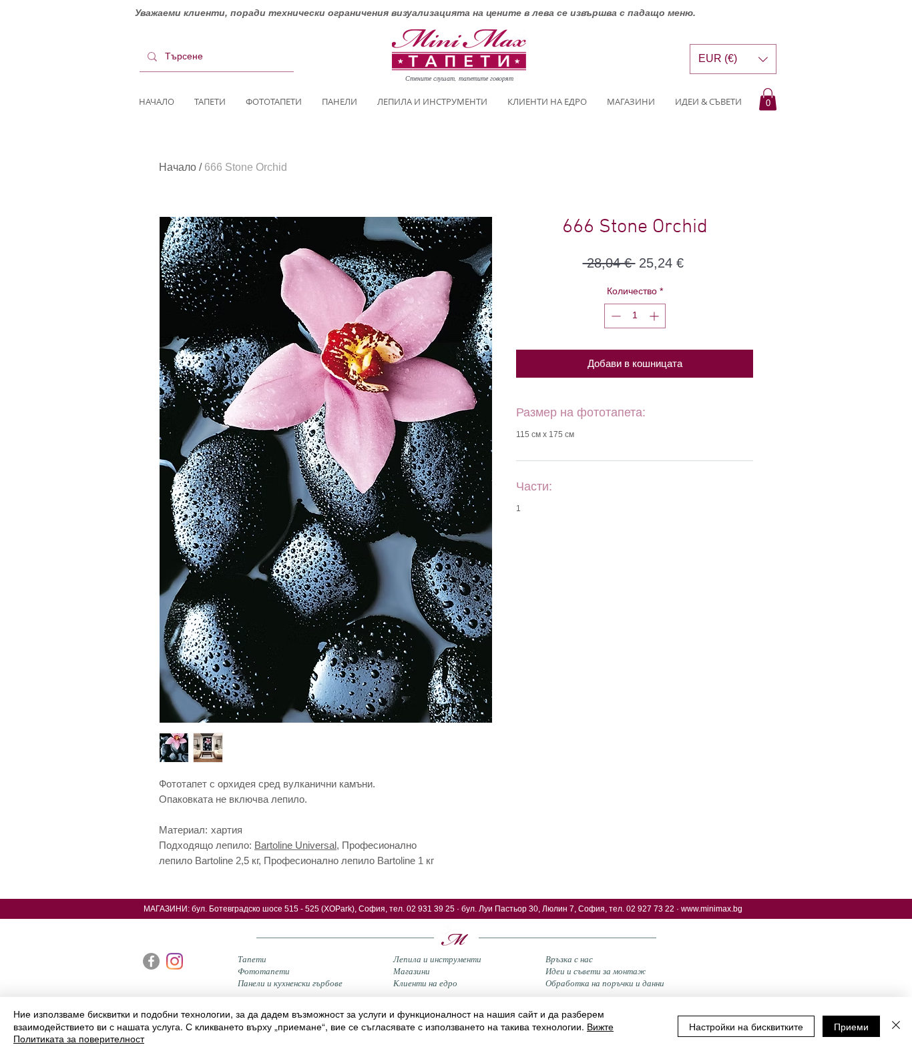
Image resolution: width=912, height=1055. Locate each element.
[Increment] (655, 316)
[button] (767, 99)
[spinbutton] (635, 316)
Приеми (851, 1026)
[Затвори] (896, 1026)
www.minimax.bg (711, 909)
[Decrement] (614, 316)
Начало (177, 167)
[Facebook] (151, 961)
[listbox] (733, 59)
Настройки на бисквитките (746, 1026)
